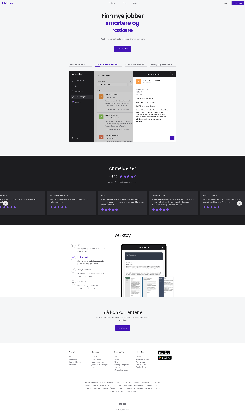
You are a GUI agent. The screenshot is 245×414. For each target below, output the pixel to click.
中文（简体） (120, 391)
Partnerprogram (142, 362)
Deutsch (110, 382)
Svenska (88, 388)
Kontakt (116, 359)
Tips (93, 367)
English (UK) (127, 382)
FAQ (135, 3)
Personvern (118, 367)
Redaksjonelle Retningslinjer (141, 366)
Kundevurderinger (142, 359)
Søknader (72, 365)
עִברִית (158, 388)
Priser (125, 3)
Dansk (102, 382)
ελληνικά (121, 388)
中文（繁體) (131, 391)
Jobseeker (125, 410)
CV (70, 357)
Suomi (158, 385)
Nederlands (104, 385)
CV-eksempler (97, 359)
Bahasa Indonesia (91, 382)
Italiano (87, 385)
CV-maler (95, 357)
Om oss (138, 357)
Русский (140, 388)
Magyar (95, 385)
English (118, 382)
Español (137, 382)
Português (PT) (139, 385)
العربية (111, 391)
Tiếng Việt (97, 388)
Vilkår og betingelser (121, 365)
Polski (120, 385)
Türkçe (105, 388)
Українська (149, 388)
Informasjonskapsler (121, 370)
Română (150, 385)
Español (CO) (146, 382)
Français (157, 382)
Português (128, 385)
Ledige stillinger (75, 362)
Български (131, 388)
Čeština (113, 388)
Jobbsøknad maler (98, 362)
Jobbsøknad (73, 359)
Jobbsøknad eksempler (100, 365)
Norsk (113, 385)
